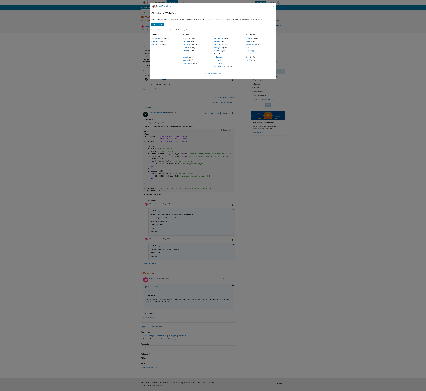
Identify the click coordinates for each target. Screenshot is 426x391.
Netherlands (218, 38)
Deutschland (187, 44)
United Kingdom (219, 66)
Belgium (185, 38)
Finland (185, 51)
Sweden (217, 51)
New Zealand (250, 44)
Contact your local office (213, 74)
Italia (184, 60)
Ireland (185, 57)
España (185, 48)
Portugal (217, 48)
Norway (217, 41)
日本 (247, 57)
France (185, 54)
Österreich (217, 44)
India (247, 41)
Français (219, 63)
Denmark (186, 41)
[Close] (273, 6)
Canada (154, 41)
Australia (249, 38)
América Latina (156, 38)
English (218, 60)
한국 (247, 60)
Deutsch (219, 57)
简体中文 (251, 51)
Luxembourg (187, 63)
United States (156, 44)
